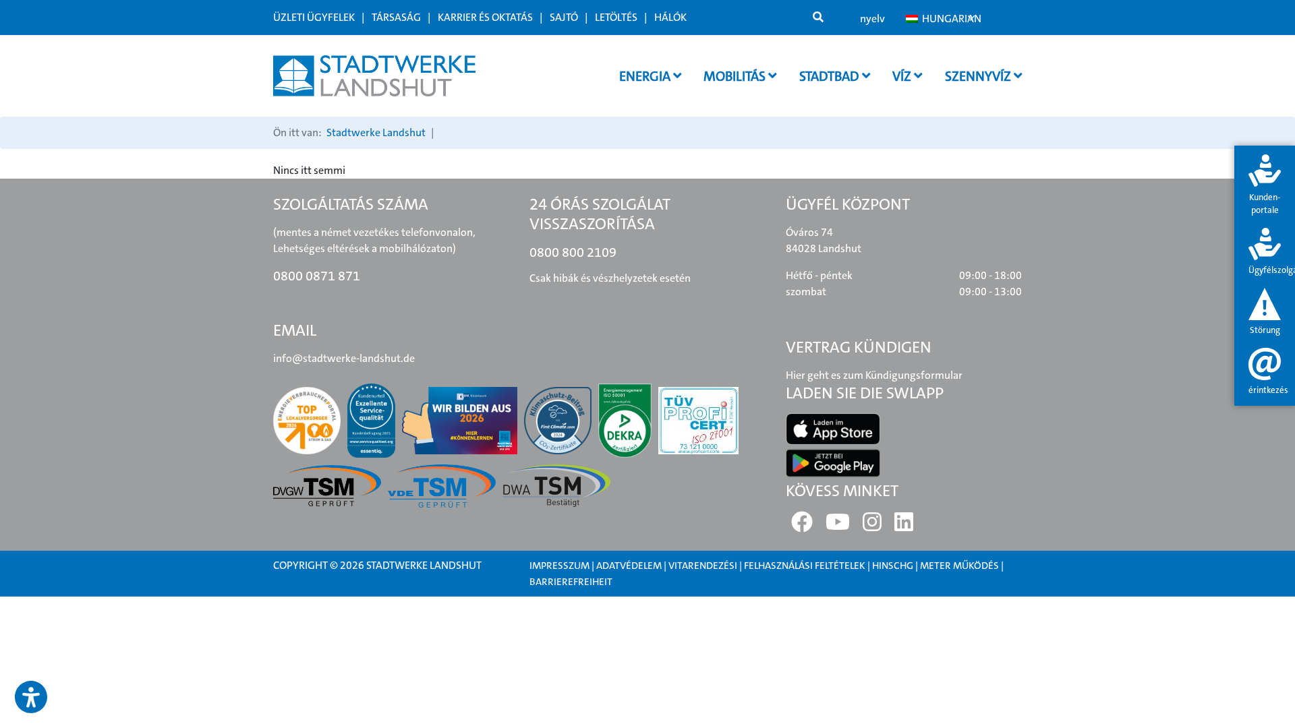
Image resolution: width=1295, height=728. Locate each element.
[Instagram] (872, 526)
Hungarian (947, 18)
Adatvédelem (629, 565)
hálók (670, 17)
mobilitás (735, 76)
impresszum (559, 565)
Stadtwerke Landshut (376, 132)
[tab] (1265, 185)
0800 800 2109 (572, 252)
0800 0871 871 (316, 275)
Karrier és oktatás (485, 17)
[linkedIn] (904, 526)
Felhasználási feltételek (805, 565)
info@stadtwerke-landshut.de (344, 358)
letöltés (616, 17)
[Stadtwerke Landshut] (374, 75)
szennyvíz (979, 76)
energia (646, 76)
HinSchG (892, 565)
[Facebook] (802, 526)
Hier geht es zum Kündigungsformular (874, 375)
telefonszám (439, 622)
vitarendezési (702, 565)
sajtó (564, 17)
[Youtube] (837, 526)
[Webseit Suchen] (818, 17)
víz (903, 76)
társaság (396, 17)
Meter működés (959, 565)
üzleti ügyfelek (314, 17)
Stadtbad (830, 76)
